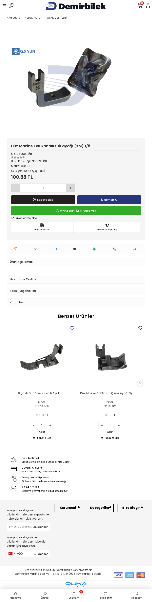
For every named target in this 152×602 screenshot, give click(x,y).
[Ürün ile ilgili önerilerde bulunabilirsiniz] (135, 249)
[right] (140, 383)
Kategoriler (99, 507)
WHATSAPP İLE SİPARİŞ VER (78, 211)
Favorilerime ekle (25, 218)
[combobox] (11, 553)
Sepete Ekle (45, 200)
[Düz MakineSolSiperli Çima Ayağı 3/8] (110, 357)
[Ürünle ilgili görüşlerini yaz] (56, 249)
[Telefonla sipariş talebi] (115, 249)
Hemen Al (111, 200)
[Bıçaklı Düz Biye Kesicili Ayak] (42, 357)
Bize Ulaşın (131, 507)
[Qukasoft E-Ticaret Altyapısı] (76, 584)
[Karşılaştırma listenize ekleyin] (75, 249)
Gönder (43, 527)
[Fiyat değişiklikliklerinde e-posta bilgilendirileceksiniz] (96, 249)
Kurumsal (68, 507)
